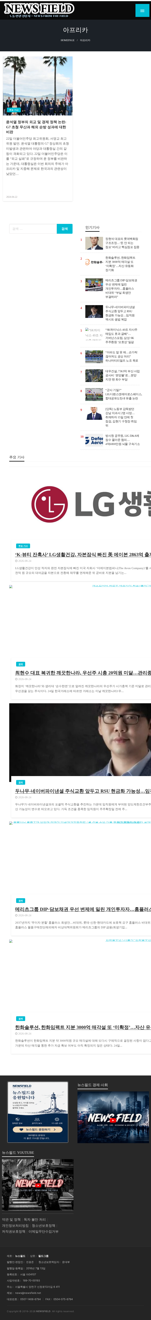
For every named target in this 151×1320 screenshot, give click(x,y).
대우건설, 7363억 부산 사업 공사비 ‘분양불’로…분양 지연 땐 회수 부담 (122, 375)
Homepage (68, 40)
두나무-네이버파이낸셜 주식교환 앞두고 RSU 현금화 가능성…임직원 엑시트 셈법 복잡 (120, 313)
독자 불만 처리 (35, 1219)
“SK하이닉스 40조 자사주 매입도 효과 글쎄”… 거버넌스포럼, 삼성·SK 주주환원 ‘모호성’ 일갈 (121, 336)
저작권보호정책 (13, 1231)
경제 (20, 664)
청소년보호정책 (43, 1226)
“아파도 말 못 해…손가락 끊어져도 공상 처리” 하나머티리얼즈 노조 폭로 (121, 356)
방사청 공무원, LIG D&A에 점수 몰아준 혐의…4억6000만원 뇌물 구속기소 (122, 440)
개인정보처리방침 (15, 1226)
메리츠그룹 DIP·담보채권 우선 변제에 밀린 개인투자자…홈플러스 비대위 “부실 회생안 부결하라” (121, 288)
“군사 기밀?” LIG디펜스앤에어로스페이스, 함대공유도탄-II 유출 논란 (123, 394)
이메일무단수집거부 (44, 1231)
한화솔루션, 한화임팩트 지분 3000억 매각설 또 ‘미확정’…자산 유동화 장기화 (120, 264)
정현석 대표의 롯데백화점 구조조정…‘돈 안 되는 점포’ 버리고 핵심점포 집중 (122, 243)
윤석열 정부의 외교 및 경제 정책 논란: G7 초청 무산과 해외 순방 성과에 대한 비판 (36, 127)
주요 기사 (13, 110)
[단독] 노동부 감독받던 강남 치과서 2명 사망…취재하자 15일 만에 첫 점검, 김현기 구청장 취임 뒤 (121, 417)
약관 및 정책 (11, 1219)
